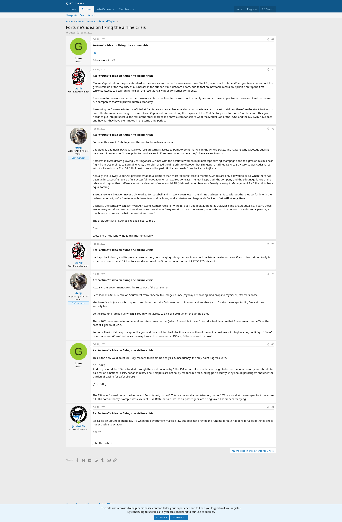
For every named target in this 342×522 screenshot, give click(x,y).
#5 (272, 274)
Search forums (87, 15)
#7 (272, 407)
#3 (272, 128)
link (95, 53)
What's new (104, 9)
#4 (272, 243)
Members (125, 9)
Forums (86, 9)
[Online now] (78, 422)
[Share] (268, 39)
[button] (113, 9)
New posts (71, 15)
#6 (272, 344)
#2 (272, 69)
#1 (272, 39)
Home (72, 9)
